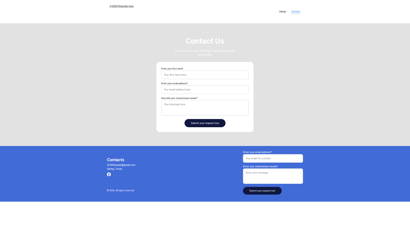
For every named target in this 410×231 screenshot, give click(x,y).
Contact (295, 11)
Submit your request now (205, 123)
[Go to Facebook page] (109, 174)
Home (282, 11)
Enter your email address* (174, 83)
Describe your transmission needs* (179, 98)
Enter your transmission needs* (260, 166)
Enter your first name (172, 68)
